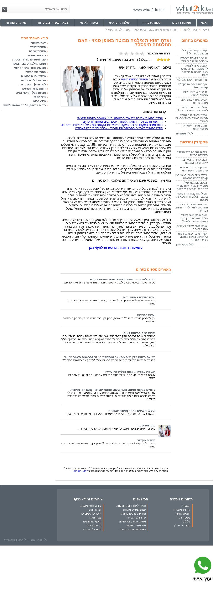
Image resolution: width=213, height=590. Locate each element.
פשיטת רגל (184, 517)
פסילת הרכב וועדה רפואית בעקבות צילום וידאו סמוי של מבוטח (192, 196)
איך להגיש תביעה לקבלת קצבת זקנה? (193, 86)
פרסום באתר (93, 525)
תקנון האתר (94, 509)
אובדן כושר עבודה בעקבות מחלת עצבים (192, 227)
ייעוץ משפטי (38, 42)
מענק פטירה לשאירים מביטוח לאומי (195, 127)
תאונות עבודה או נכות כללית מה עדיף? (129, 371)
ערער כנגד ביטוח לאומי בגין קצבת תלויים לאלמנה (191, 177)
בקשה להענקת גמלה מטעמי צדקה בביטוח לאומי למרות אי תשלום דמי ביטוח (192, 186)
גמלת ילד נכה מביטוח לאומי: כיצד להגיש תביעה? (192, 109)
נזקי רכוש (40, 97)
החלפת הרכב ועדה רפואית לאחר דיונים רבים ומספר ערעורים (123, 121)
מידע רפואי (39, 101)
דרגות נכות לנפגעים (34, 88)
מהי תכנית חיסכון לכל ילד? (191, 79)
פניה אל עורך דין (92, 529)
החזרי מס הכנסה (35, 72)
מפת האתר (94, 517)
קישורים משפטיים (91, 513)
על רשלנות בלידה (136, 517)
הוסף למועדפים (92, 521)
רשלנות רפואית (37, 55)
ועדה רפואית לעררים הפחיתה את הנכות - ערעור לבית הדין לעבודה (119, 128)
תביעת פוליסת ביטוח (33, 80)
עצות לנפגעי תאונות (134, 509)
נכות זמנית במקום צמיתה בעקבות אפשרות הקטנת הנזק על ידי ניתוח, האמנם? (112, 125)
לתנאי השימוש (81, 471)
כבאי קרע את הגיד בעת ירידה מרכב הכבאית (194, 161)
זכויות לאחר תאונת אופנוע (131, 505)
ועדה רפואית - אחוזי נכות (139, 297)
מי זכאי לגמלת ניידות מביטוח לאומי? (195, 93)
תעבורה (185, 505)
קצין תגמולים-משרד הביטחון (29, 59)
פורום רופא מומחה (90, 505)
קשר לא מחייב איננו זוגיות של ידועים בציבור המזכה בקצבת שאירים (193, 236)
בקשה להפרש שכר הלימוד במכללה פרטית (192, 153)
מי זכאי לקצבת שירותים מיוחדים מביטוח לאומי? (194, 60)
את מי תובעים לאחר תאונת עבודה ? (131, 410)
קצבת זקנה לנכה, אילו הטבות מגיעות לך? (195, 52)
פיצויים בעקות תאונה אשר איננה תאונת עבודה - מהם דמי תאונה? (112, 389)
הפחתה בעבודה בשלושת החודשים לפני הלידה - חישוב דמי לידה (191, 207)
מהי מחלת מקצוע (136, 525)
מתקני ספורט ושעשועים (132, 521)
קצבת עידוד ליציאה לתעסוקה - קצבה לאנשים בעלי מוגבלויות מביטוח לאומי (193, 70)
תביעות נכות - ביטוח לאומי (30, 67)
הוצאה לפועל (183, 513)
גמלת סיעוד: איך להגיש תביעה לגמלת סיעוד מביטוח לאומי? (191, 118)
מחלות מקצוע (146, 440)
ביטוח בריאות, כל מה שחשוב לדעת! (24, 105)
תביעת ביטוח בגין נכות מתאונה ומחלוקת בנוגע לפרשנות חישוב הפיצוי (109, 357)
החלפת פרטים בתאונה (133, 513)
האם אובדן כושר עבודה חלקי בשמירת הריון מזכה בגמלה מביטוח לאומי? (194, 218)
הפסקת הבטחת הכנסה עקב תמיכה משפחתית (194, 169)
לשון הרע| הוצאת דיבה (32, 84)
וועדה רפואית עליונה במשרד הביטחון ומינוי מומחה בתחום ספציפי (120, 118)
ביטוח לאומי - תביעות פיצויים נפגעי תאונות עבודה (122, 279)
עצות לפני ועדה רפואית (133, 529)
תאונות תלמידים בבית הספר (29, 63)
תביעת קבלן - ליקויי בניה (31, 92)
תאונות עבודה (37, 51)
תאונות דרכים (38, 47)
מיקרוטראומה (146, 425)
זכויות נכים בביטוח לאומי (139, 333)
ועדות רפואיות (146, 315)
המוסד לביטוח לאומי (134, 79)
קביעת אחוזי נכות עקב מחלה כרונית (194, 101)
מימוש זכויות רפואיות (33, 76)
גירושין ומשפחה (181, 509)
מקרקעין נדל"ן (182, 525)
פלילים (186, 521)
